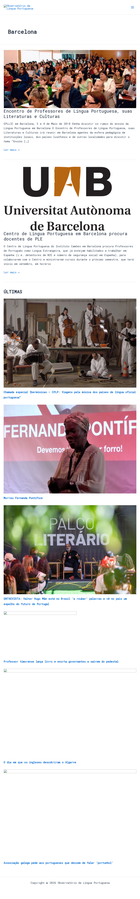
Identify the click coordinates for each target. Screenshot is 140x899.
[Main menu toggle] (132, 7)
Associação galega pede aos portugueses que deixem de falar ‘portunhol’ (58, 863)
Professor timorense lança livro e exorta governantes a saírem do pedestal (61, 661)
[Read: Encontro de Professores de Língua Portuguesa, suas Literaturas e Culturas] (70, 78)
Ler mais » (12, 149)
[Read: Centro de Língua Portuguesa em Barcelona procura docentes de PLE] (67, 198)
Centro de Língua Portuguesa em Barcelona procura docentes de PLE (65, 236)
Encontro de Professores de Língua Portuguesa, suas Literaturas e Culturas (68, 113)
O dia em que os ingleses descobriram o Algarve (40, 762)
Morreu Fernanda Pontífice (23, 498)
